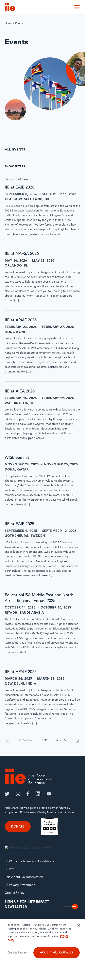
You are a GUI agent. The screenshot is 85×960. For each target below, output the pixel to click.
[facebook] (27, 793)
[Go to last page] (77, 741)
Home (8, 23)
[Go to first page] (7, 741)
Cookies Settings (18, 952)
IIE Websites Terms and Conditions (29, 861)
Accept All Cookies (56, 952)
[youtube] (49, 793)
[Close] (78, 925)
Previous (28, 740)
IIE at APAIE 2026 (21, 320)
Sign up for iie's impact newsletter (27, 904)
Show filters (15, 166)
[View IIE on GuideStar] (28, 847)
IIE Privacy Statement (20, 885)
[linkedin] (38, 793)
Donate (17, 826)
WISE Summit (17, 458)
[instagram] (18, 793)
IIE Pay (9, 869)
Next (59, 740)
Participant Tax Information (24, 877)
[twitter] (7, 793)
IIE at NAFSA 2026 (22, 254)
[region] (42, 939)
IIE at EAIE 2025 (19, 524)
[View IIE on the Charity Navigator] (49, 826)
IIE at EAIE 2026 (19, 188)
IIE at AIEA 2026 (20, 391)
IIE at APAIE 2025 (21, 672)
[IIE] (29, 776)
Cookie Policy (14, 893)
